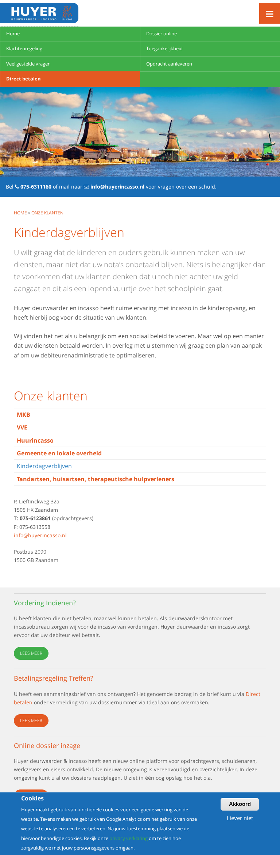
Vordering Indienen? (45, 602)
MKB (23, 415)
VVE (22, 427)
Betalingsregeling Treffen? (53, 678)
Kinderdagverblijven (44, 466)
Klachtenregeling (24, 48)
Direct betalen (23, 78)
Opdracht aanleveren (169, 63)
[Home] (39, 13)
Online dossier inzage (47, 745)
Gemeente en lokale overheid (59, 453)
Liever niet (240, 818)
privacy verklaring (128, 838)
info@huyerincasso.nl (117, 186)
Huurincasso (35, 440)
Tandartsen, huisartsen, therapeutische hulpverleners (95, 479)
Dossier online (161, 33)
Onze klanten (47, 213)
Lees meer (31, 653)
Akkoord (240, 804)
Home (13, 33)
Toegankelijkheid (164, 48)
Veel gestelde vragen (28, 63)
